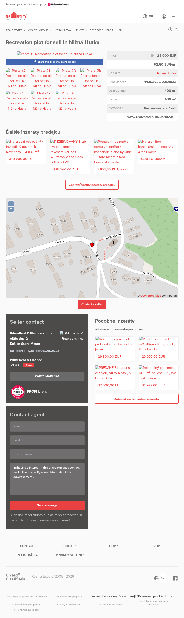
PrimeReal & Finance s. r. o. (31, 333)
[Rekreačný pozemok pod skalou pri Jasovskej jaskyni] (115, 344)
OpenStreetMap (150, 295)
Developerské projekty (69, 596)
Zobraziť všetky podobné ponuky (137, 399)
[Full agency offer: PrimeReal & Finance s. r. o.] (72, 336)
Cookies (70, 546)
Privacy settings (70, 555)
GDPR (113, 546)
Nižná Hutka (166, 73)
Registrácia (27, 555)
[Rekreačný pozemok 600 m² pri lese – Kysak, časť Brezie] (158, 373)
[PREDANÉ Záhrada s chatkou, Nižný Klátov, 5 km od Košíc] (115, 373)
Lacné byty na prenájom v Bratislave (153, 602)
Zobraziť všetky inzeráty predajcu (92, 184)
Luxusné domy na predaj (26, 604)
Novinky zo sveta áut (26, 609)
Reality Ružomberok (68, 604)
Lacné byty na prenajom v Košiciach (26, 596)
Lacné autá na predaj (111, 604)
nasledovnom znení (55, 520)
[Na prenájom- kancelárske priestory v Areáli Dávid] (158, 147)
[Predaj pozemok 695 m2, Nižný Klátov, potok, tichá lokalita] (158, 344)
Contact (27, 546)
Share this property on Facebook (56, 61)
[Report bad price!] (153, 55)
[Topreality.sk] (16, 16)
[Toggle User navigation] (164, 17)
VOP (156, 546)
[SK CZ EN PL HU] (152, 16)
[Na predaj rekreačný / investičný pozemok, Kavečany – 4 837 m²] (26, 147)
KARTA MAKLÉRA (47, 376)
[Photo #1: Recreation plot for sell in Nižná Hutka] (55, 53)
